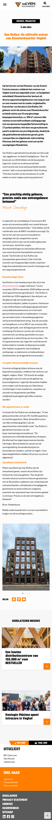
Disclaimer (9, 796)
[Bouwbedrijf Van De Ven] (4, 816)
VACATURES (46, 6)
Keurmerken (10, 808)
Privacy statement (15, 800)
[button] (5, 557)
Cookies (7, 804)
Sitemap (7, 812)
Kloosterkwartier (10, 285)
